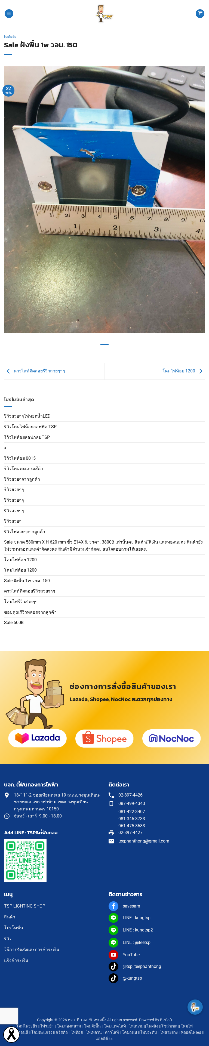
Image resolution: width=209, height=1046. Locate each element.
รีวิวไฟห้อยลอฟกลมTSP (27, 437)
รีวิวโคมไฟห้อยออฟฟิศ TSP (30, 426)
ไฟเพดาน (94, 1032)
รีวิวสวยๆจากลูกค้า (22, 479)
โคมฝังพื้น (92, 1026)
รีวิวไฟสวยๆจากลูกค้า (24, 531)
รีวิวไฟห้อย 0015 (20, 458)
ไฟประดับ (148, 1032)
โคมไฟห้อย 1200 (20, 559)
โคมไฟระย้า (26, 1026)
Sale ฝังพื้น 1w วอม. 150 (27, 580)
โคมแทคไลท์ (115, 1026)
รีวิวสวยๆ (12, 521)
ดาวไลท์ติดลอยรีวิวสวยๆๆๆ (29, 591)
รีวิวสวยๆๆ (14, 489)
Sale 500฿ (14, 622)
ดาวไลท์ (112, 1032)
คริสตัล (62, 1032)
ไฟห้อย (77, 1032)
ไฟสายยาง (169, 1032)
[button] (9, 13)
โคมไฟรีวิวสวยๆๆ (21, 601)
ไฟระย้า (47, 1026)
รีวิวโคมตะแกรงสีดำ (23, 468)
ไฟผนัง (152, 1026)
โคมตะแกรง (41, 1032)
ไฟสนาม (136, 1026)
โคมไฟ (187, 1026)
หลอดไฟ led (191, 1032)
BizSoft (166, 1020)
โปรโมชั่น (10, 37)
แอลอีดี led (104, 1038)
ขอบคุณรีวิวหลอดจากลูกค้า (30, 612)
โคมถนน (129, 1032)
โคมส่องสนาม (69, 1026)
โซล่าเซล (169, 1026)
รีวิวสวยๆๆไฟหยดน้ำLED (27, 416)
